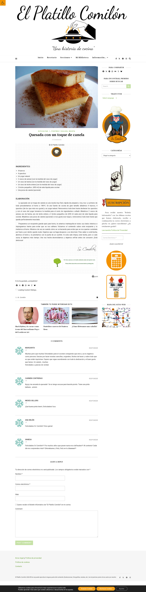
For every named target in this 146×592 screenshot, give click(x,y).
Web (17, 494)
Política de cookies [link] (22, 562)
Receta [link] (72, 131)
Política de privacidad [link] (33, 558)
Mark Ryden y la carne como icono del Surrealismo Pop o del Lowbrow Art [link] (27, 329)
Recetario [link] (52, 57)
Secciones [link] (65, 57)
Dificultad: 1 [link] (44, 131)
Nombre (18, 474)
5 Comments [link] (56, 140)
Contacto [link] (18, 566)
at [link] (26, 350)
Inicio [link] (40, 57)
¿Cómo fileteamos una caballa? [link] (84, 326)
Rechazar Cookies (106, 589)
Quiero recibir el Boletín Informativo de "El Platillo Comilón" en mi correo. (44, 505)
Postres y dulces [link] (59, 131)
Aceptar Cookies (86, 589)
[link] (3, 3)
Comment (18, 509)
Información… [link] (99, 57)
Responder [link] (93, 348)
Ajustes (121, 589)
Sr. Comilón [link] (22, 297)
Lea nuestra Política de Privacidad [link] (114, 230)
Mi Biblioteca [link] (82, 57)
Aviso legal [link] (19, 558)
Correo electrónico (22, 484)
